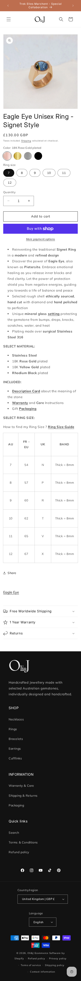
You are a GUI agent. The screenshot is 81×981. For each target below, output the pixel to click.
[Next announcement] (73, 5)
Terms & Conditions (23, 842)
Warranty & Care (21, 786)
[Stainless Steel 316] (28, 156)
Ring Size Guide (61, 427)
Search (14, 833)
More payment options (40, 239)
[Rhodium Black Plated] (38, 156)
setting (54, 314)
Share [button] (12, 573)
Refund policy (19, 852)
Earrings (15, 749)
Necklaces (16, 719)
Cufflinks (15, 758)
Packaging (16, 805)
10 (49, 173)
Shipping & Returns (23, 796)
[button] (8, 19)
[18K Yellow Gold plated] (17, 156)
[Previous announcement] (8, 5)
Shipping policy (54, 965)
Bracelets (16, 739)
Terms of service (31, 965)
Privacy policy (58, 958)
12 (10, 183)
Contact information (42, 971)
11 (64, 173)
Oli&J (30, 953)
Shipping (26, 140)
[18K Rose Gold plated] (7, 156)
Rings (13, 729)
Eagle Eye (11, 592)
